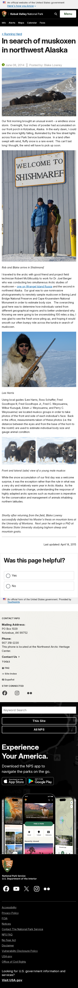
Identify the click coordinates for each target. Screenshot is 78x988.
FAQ (6, 667)
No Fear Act (9, 940)
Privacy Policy (10, 912)
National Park (26, 14)
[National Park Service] (4, 14)
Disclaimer (8, 945)
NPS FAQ (7, 934)
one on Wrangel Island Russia (34, 286)
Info (4, 22)
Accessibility (9, 907)
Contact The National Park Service (22, 929)
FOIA (4, 918)
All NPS (39, 729)
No (14, 586)
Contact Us (10, 656)
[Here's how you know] (39, 4)
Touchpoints (13, 601)
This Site (39, 721)
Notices (6, 923)
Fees (42, 22)
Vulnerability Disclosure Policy (20, 950)
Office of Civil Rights (14, 961)
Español (9, 679)
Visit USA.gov (12, 980)
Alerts (12, 22)
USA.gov (7, 956)
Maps (21, 22)
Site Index (10, 673)
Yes (14, 575)
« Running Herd (12, 34)
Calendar (32, 22)
